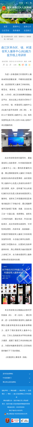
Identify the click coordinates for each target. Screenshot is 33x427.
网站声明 (22, 390)
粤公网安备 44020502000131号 (17, 414)
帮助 (9, 394)
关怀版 (21, 3)
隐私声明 (5, 390)
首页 (15, 36)
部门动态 (10, 39)
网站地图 (13, 390)
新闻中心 (22, 36)
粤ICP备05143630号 (16, 410)
